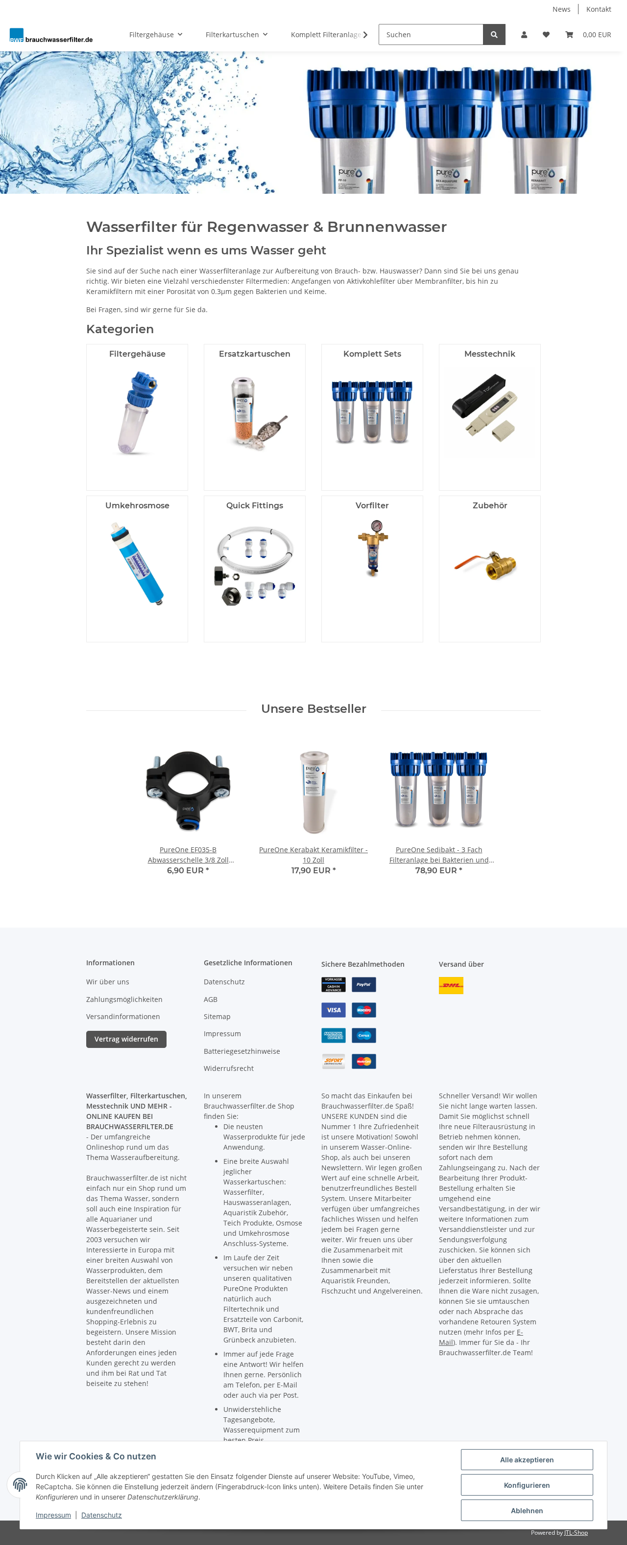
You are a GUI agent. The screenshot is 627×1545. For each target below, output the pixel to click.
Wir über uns (107, 981)
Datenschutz (224, 981)
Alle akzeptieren (527, 1459)
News (562, 9)
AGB (210, 999)
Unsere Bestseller (313, 709)
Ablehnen (527, 1510)
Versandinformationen (123, 1016)
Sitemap (217, 1016)
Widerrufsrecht (229, 1068)
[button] (524, 34)
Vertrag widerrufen (126, 1039)
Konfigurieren (527, 1485)
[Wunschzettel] (546, 34)
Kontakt (598, 9)
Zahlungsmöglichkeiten (124, 999)
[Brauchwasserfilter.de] (51, 34)
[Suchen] (494, 34)
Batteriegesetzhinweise (242, 1051)
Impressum (222, 1033)
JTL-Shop (576, 1532)
